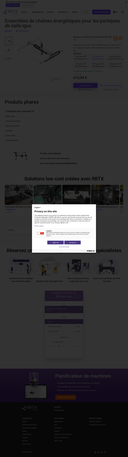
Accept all (72, 242)
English (37, 207)
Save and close (64, 247)
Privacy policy (39, 226)
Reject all (55, 242)
